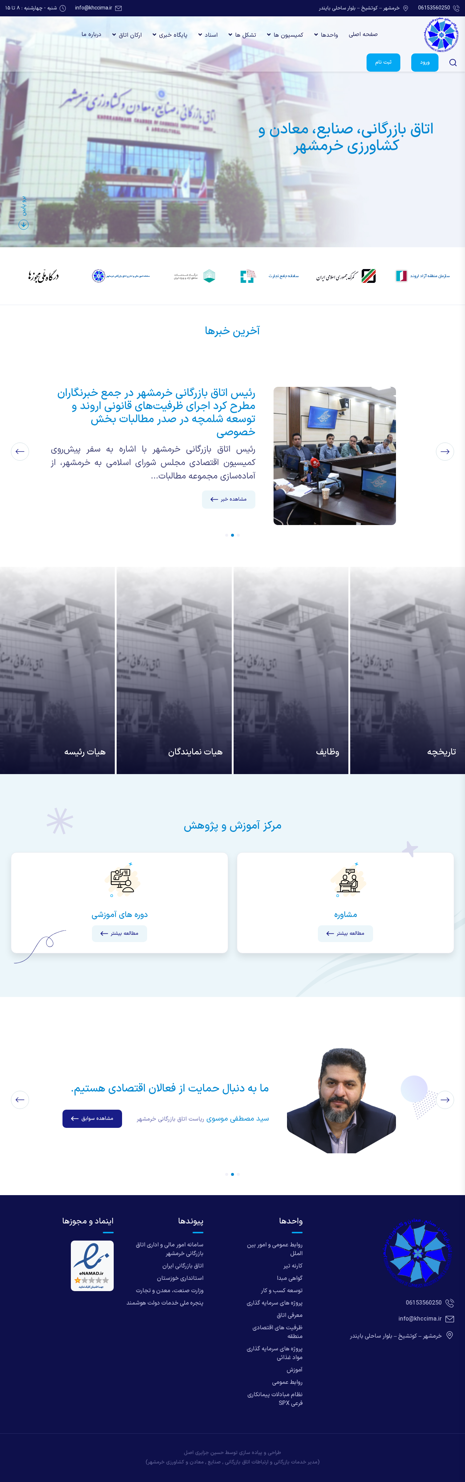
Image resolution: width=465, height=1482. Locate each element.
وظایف (327, 752)
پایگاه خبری (173, 35)
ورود (425, 62)
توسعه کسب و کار (282, 1290)
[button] (238, 535)
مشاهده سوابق (97, 1118)
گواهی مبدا (290, 1278)
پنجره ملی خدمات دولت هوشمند (164, 1303)
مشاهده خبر (234, 499)
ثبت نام (383, 62)
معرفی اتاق (290, 1315)
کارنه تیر (293, 1266)
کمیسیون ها (288, 35)
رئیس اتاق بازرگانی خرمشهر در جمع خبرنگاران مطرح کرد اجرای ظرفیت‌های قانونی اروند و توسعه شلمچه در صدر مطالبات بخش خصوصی (156, 413)
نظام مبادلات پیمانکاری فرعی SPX (275, 1399)
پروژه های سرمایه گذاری (275, 1303)
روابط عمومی (287, 1382)
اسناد (211, 35)
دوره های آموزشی (120, 915)
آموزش (295, 1370)
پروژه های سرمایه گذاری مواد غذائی (275, 1353)
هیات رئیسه (85, 752)
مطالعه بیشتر (350, 933)
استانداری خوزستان (180, 1278)
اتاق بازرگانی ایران (182, 1266)
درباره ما (91, 34)
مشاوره (345, 915)
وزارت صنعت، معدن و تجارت (169, 1290)
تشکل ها (245, 35)
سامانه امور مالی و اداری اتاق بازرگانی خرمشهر (169, 1249)
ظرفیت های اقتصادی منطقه (277, 1332)
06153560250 (434, 8)
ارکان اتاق (130, 35)
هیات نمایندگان (195, 752)
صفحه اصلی (363, 34)
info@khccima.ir (93, 8)
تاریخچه (441, 752)
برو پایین (23, 206)
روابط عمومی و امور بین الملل (275, 1249)
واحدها (329, 35)
